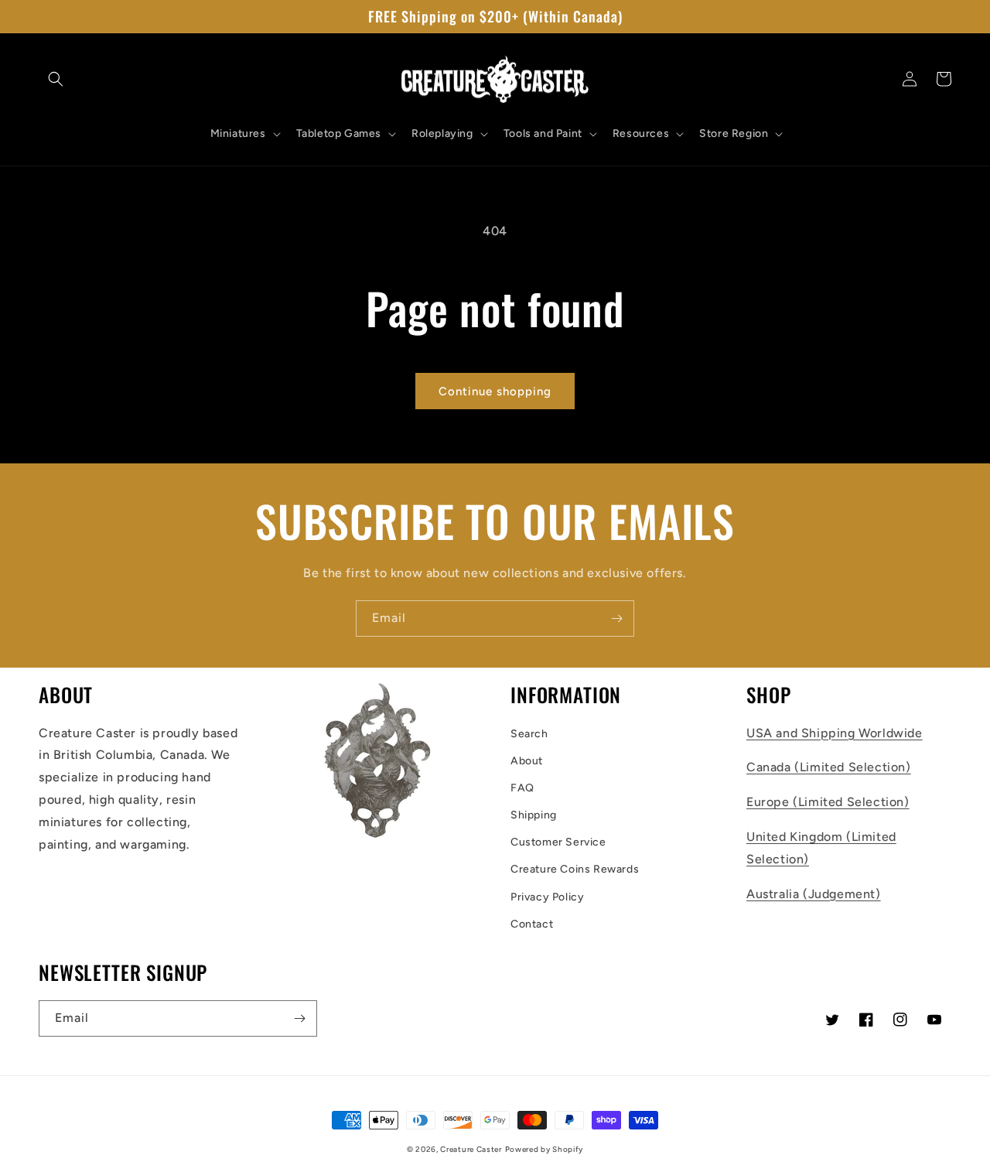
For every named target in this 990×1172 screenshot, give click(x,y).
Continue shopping (495, 391)
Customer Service (558, 842)
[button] (56, 79)
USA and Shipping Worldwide (834, 733)
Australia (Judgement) (813, 894)
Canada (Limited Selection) (828, 767)
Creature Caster (471, 1149)
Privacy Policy (547, 897)
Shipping (533, 815)
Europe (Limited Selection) (828, 801)
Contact (531, 924)
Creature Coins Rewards (574, 869)
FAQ (522, 787)
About (526, 760)
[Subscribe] (616, 618)
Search (529, 733)
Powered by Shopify (544, 1149)
